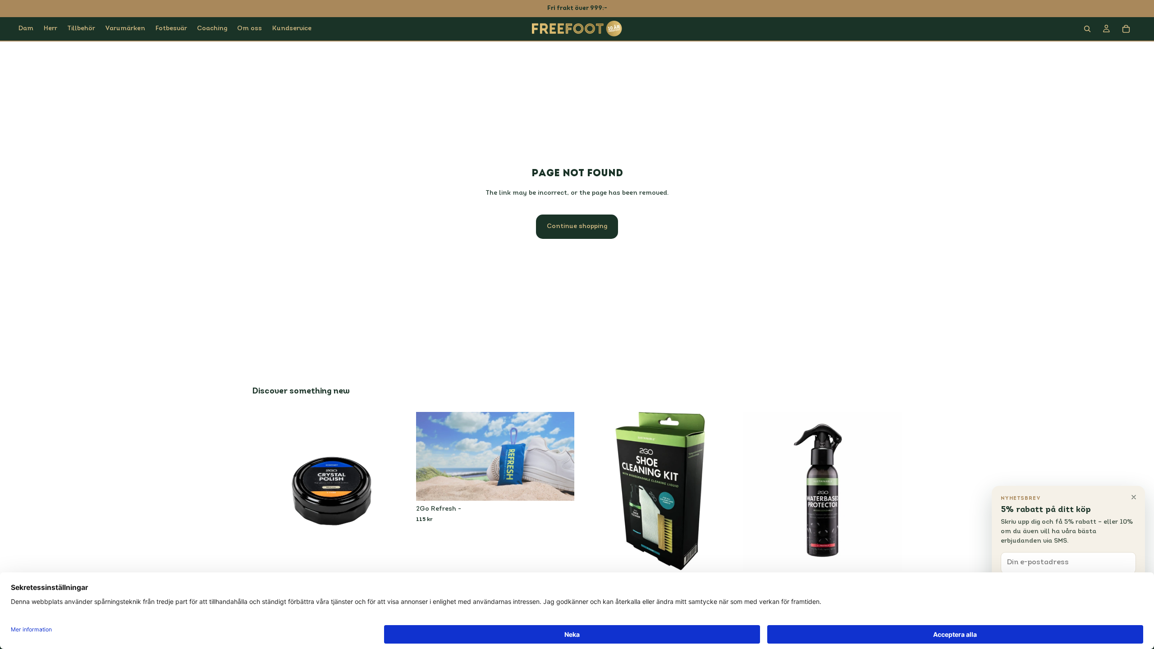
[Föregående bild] (429, 456)
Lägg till (404, 556)
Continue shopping (577, 226)
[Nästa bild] (560, 456)
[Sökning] (1087, 29)
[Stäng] (1133, 497)
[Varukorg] (1126, 29)
